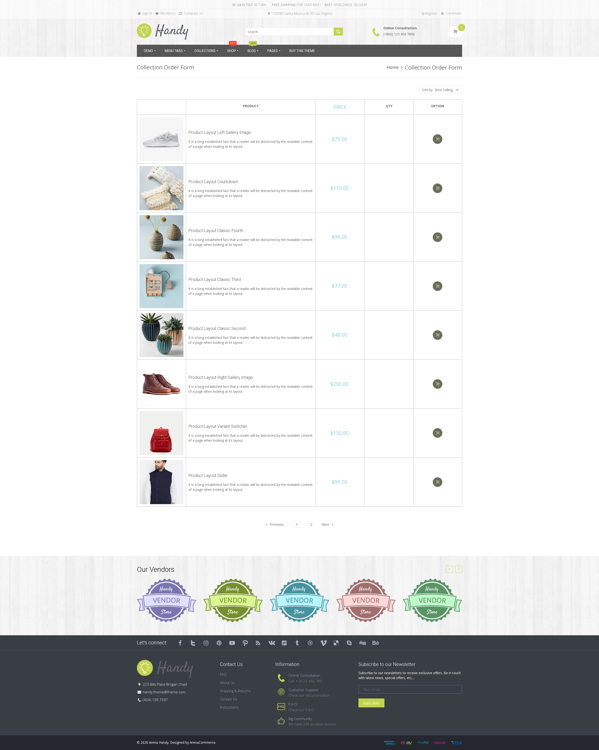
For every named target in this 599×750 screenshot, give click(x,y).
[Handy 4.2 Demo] (162, 31)
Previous (277, 524)
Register (431, 13)
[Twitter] (193, 643)
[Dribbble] (310, 643)
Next (325, 524)
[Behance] (375, 643)
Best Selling (444, 90)
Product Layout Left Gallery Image (219, 132)
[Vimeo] (323, 643)
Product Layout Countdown (213, 181)
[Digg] (362, 643)
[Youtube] (232, 643)
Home (393, 67)
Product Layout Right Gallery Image (220, 377)
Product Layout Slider (208, 475)
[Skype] (349, 643)
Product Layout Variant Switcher (217, 426)
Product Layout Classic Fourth (215, 230)
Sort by (427, 90)
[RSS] (258, 643)
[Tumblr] (297, 643)
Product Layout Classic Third (214, 279)
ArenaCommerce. (203, 742)
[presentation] (449, 569)
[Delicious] (336, 643)
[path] (245, 643)
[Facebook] (180, 643)
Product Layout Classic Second (216, 328)
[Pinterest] (219, 643)
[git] (284, 643)
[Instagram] (206, 643)
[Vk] (271, 643)
